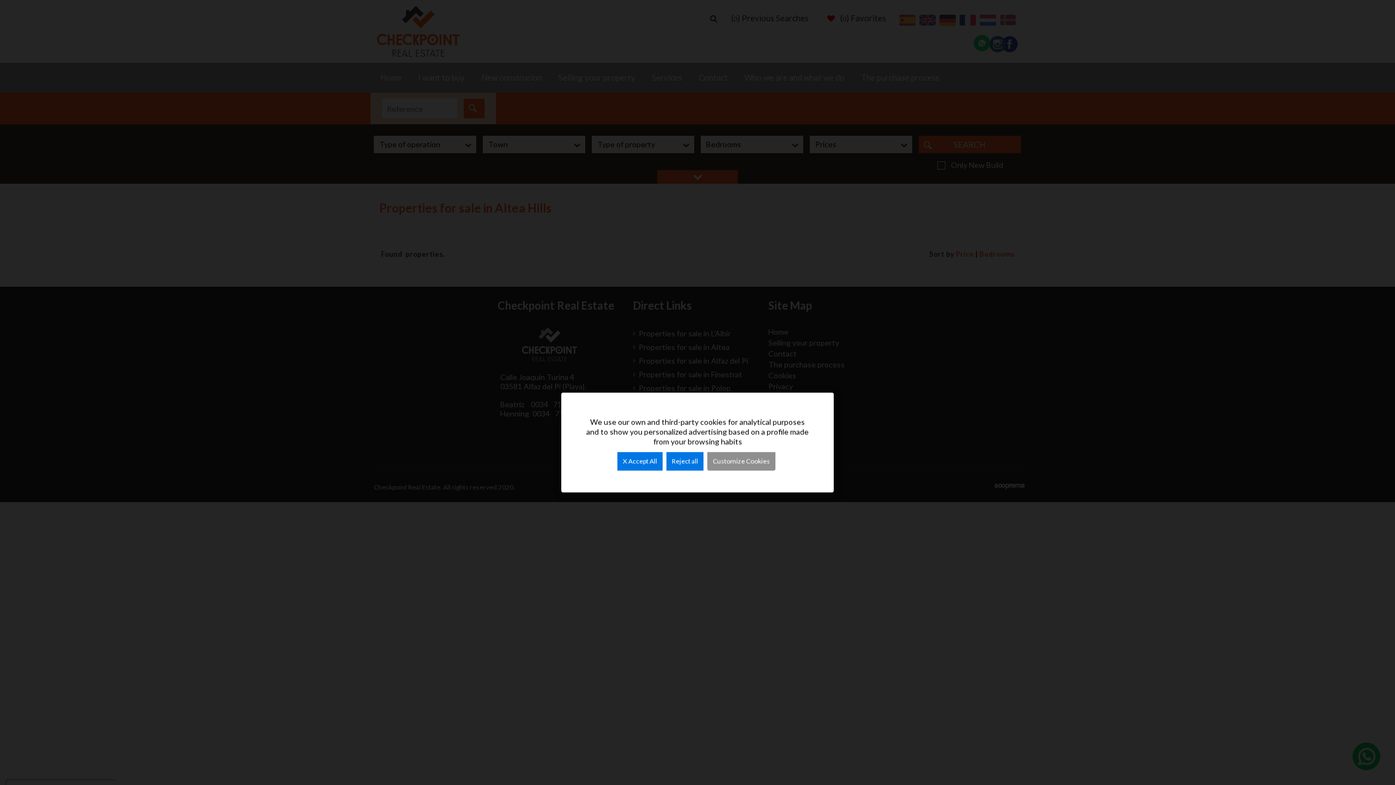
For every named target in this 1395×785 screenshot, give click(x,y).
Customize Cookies (741, 461)
